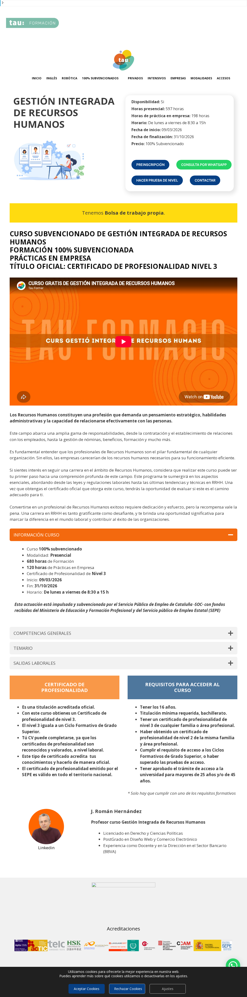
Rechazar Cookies (128, 988)
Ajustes (167, 988)
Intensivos (157, 78)
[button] (233, 965)
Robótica (69, 78)
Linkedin (46, 847)
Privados (135, 78)
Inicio (36, 78)
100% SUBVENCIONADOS (100, 78)
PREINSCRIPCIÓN (150, 165)
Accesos (223, 78)
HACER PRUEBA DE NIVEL (157, 180)
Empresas (178, 78)
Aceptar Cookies (86, 988)
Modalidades (201, 78)
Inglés (51, 78)
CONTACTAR (205, 180)
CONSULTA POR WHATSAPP (204, 165)
